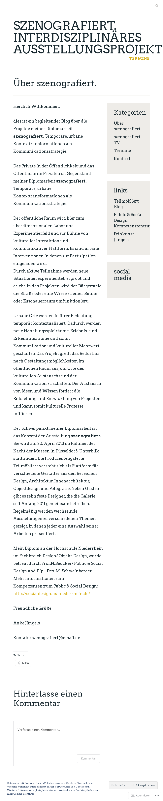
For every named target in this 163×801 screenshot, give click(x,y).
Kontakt (122, 158)
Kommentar (88, 758)
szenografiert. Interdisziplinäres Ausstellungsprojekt (88, 37)
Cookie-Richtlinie (23, 793)
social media (123, 274)
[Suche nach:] (157, 6)
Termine (139, 58)
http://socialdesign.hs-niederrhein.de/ (51, 593)
